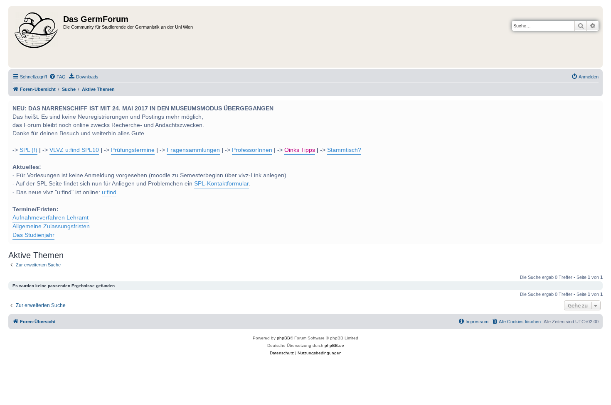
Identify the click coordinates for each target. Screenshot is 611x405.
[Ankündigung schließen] (596, 106)
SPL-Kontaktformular (221, 184)
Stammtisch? (344, 150)
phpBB (283, 338)
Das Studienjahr (33, 235)
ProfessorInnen (252, 150)
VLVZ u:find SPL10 (74, 150)
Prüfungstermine (133, 150)
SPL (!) (28, 150)
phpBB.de (334, 345)
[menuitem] (57, 77)
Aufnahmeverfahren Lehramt (50, 218)
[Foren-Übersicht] (36, 37)
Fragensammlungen (193, 150)
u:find (109, 192)
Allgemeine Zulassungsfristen (51, 226)
